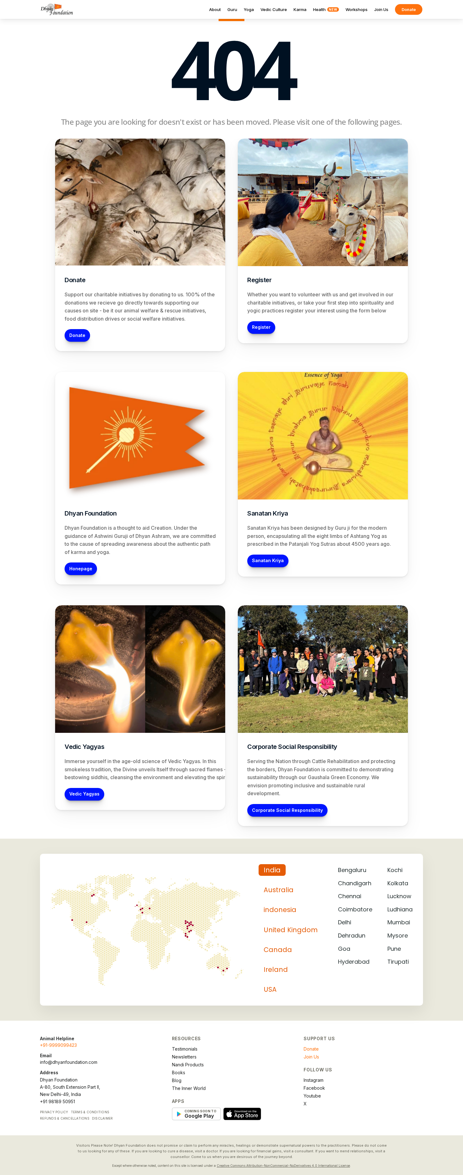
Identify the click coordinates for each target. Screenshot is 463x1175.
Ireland (276, 969)
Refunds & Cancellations (64, 1118)
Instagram (313, 1080)
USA (270, 989)
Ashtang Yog (364, 536)
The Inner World (189, 1088)
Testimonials (184, 1049)
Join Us (381, 9)
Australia (279, 889)
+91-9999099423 (58, 1045)
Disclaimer (102, 1118)
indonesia (280, 909)
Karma (300, 9)
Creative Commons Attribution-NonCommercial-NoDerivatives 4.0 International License (283, 1165)
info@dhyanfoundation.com (68, 1062)
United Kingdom (291, 929)
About (215, 9)
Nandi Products (188, 1064)
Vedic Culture (273, 9)
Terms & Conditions (90, 1112)
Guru (232, 9)
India (272, 870)
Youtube (312, 1095)
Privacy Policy (54, 1112)
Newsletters (184, 1056)
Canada (278, 949)
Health (325, 9)
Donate (409, 9)
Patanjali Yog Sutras (311, 544)
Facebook (314, 1088)
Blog (176, 1080)
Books (178, 1072)
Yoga (249, 9)
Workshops (357, 9)
